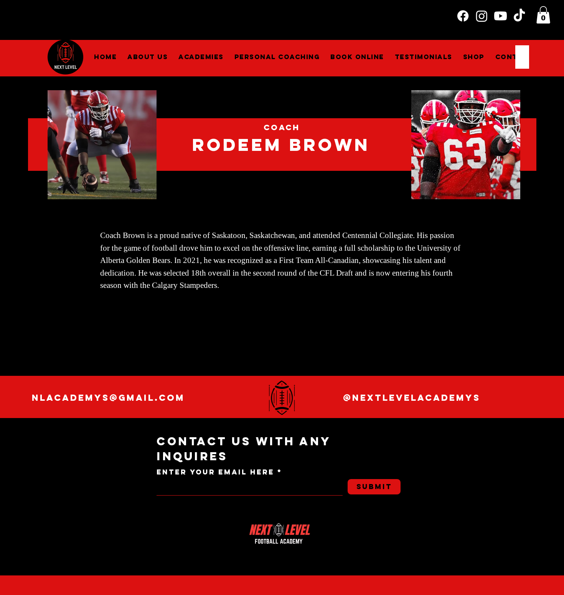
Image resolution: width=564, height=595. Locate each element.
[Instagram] (481, 15)
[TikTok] (519, 15)
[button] (543, 14)
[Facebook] (462, 15)
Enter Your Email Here (215, 472)
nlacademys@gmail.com (108, 397)
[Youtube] (500, 15)
